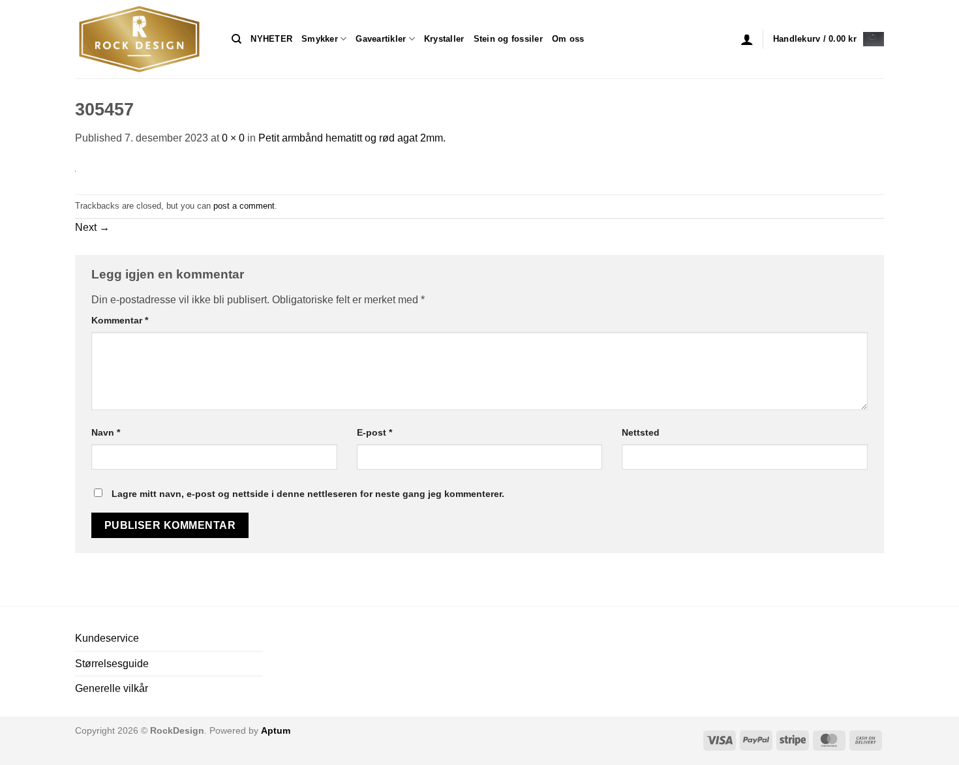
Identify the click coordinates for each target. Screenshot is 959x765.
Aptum (275, 730)
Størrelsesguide (112, 663)
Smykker (319, 39)
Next (92, 227)
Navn (105, 432)
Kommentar (119, 320)
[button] (747, 39)
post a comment (244, 206)
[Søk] (236, 39)
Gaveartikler (381, 39)
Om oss (568, 39)
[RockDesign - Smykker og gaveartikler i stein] (143, 39)
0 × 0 (233, 137)
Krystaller (444, 39)
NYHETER (271, 39)
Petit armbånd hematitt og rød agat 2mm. (352, 137)
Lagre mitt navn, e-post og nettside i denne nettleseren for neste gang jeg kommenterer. (308, 493)
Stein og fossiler (508, 39)
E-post (374, 432)
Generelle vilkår (111, 688)
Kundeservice (107, 638)
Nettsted (641, 432)
